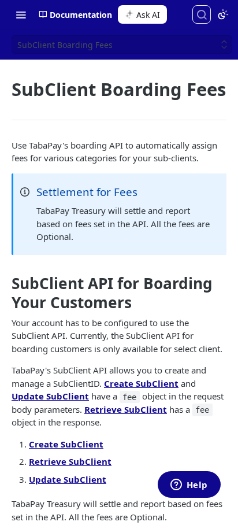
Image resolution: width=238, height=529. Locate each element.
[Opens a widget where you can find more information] (188, 485)
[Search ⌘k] (201, 14)
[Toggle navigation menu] (21, 14)
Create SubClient (141, 383)
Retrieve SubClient (125, 409)
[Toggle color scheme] (223, 14)
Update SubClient (50, 396)
